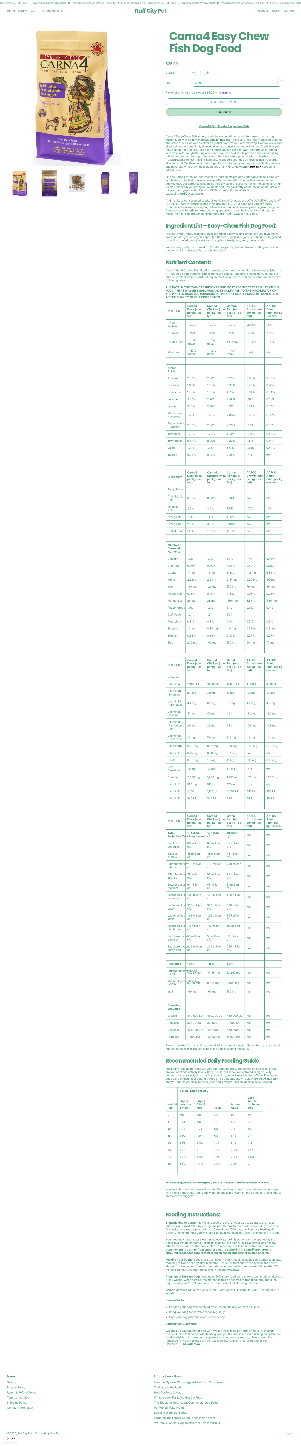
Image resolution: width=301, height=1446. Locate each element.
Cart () (289, 11)
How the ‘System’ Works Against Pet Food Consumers (189, 1382)
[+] (207, 72)
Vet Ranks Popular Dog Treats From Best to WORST (187, 1423)
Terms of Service (18, 1397)
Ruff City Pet (150, 11)
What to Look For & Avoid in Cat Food (178, 1397)
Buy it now (224, 112)
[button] (276, 11)
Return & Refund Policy (21, 1392)
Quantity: (171, 72)
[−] (193, 72)
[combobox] (236, 83)
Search (11, 1382)
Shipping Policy (17, 1402)
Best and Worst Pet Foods (170, 1412)
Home (11, 10)
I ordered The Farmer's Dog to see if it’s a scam (184, 1418)
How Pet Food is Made (168, 1392)
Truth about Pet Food (167, 1387)
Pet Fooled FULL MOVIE (169, 1407)
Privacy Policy (16, 1387)
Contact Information (20, 1407)
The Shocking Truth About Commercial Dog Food (186, 1402)
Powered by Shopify (47, 1433)
